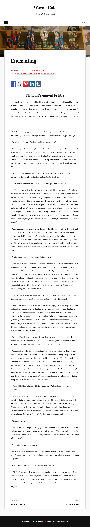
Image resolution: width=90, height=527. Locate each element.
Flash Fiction (47, 73)
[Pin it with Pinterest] (26, 84)
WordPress (38, 521)
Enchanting (23, 60)
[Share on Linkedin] (32, 84)
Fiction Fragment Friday (28, 73)
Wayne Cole (45, 7)
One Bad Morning (71, 504)
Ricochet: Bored (18, 504)
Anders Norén (61, 521)
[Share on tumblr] (38, 84)
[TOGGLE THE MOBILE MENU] (6, 22)
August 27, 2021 (39, 70)
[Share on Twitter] (19, 84)
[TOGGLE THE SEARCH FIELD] (84, 22)
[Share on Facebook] (13, 84)
